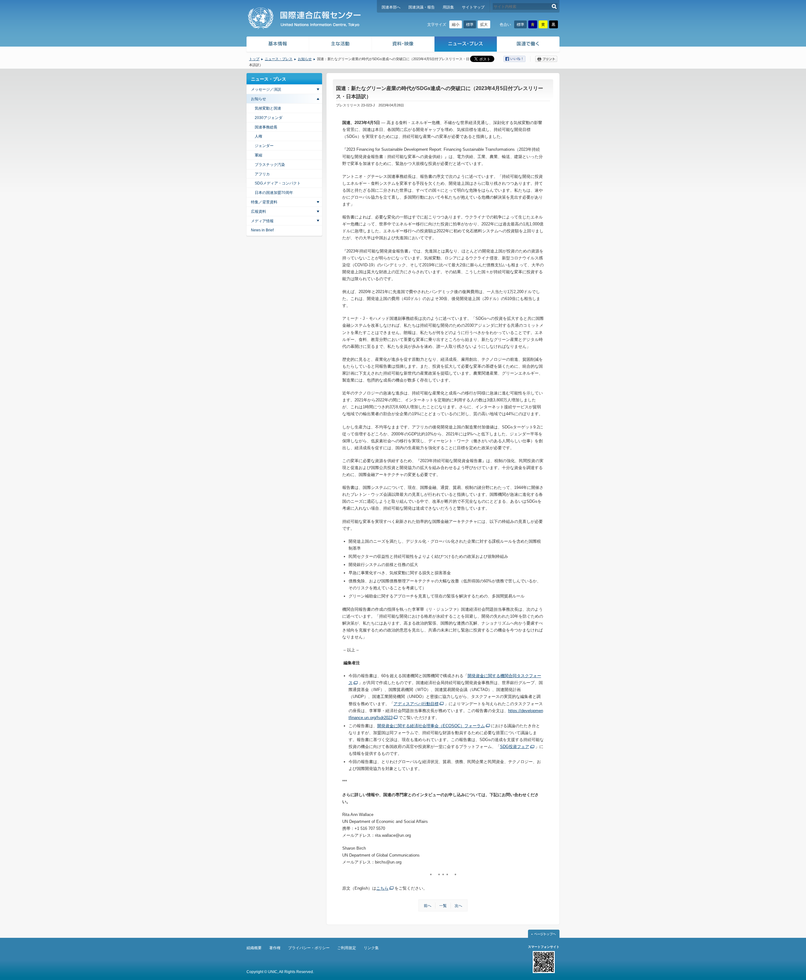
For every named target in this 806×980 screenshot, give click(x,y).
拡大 (484, 24)
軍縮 (258, 155)
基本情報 (277, 45)
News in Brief (262, 230)
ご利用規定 (346, 948)
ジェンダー (264, 146)
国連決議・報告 (421, 7)
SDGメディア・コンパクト (278, 183)
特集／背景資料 (264, 202)
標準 (470, 24)
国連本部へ (391, 7)
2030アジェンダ (268, 118)
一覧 (443, 906)
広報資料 (258, 211)
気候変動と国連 (268, 108)
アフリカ (262, 174)
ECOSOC (431, 725)
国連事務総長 (266, 127)
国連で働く (528, 45)
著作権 (275, 948)
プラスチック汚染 (270, 164)
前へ (427, 906)
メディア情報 (262, 221)
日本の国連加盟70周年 (274, 192)
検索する (554, 6)
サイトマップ (473, 7)
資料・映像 (403, 45)
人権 (258, 136)
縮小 (455, 24)
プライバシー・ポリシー (309, 948)
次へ (458, 906)
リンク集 (371, 948)
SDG (514, 746)
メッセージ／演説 (266, 89)
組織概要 (254, 948)
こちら (382, 888)
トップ (254, 59)
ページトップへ (543, 934)
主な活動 (340, 45)
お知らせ (305, 59)
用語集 (448, 7)
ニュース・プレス (465, 45)
